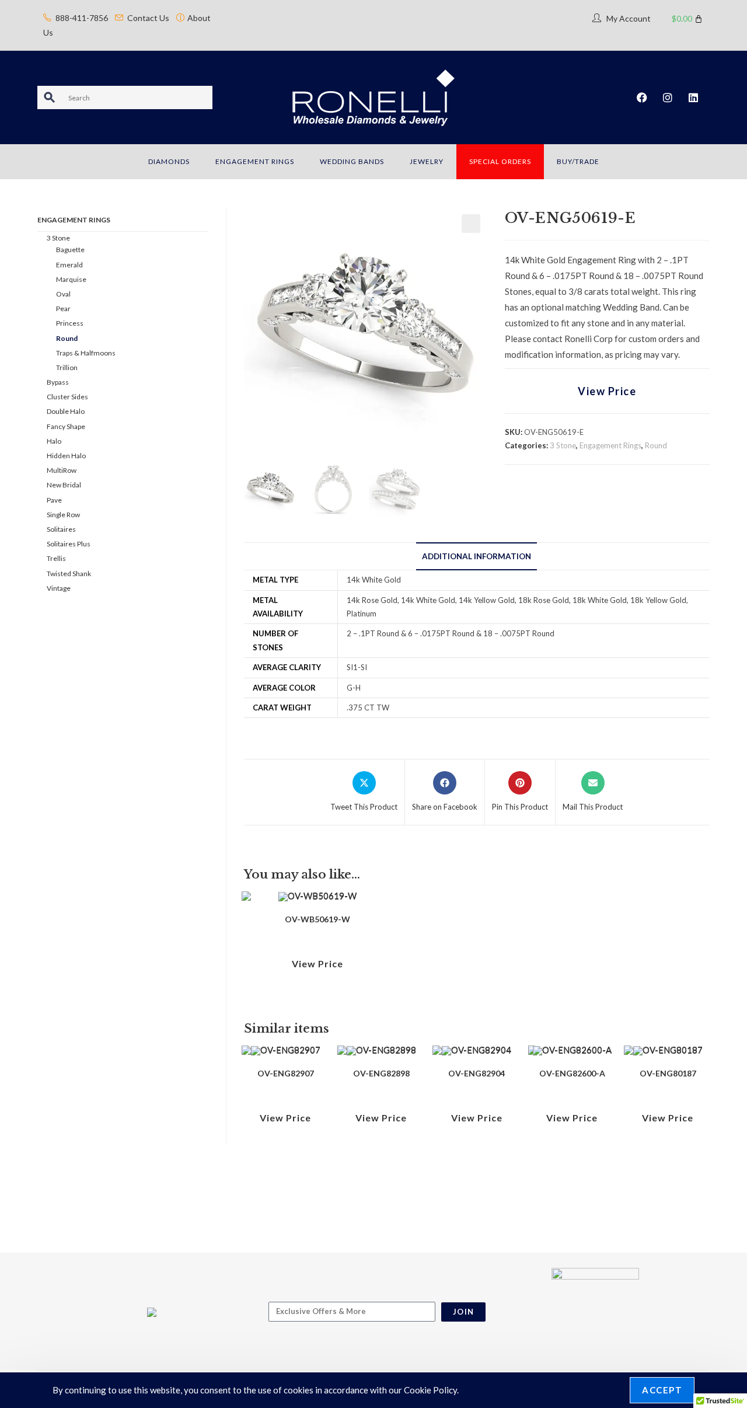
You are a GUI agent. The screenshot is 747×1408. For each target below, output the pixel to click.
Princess (69, 323)
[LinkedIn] (693, 97)
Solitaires (61, 529)
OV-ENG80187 (668, 1073)
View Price (607, 391)
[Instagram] (667, 97)
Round (656, 445)
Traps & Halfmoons (86, 352)
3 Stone (563, 445)
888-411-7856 (81, 18)
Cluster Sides (67, 396)
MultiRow (61, 470)
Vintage (59, 588)
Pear (63, 308)
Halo (54, 441)
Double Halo (66, 411)
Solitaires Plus (68, 543)
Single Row (63, 514)
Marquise (71, 279)
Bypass (58, 382)
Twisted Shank (69, 573)
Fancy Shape (66, 426)
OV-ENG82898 (381, 1073)
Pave (54, 500)
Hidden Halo (66, 455)
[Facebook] (641, 97)
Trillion (67, 367)
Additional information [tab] (476, 556)
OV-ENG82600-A (572, 1073)
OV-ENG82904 (476, 1073)
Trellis (56, 558)
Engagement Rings (610, 445)
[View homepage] (374, 96)
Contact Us (148, 18)
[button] (471, 223)
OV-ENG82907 (285, 1073)
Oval (63, 294)
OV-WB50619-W (317, 919)
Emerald (69, 264)
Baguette (70, 249)
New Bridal (64, 484)
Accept (662, 1390)
